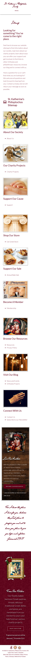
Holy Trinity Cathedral (17, 652)
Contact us (11, 84)
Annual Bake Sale (13, 275)
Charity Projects (13, 172)
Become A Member (14, 654)
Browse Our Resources (14, 486)
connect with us (20, 67)
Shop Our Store (15, 628)
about (26, 48)
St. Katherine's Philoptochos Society (15, 5)
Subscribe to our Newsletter (17, 420)
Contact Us (11, 417)
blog (7, 67)
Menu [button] (17, 10)
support (20, 56)
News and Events (13, 381)
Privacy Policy (12, 348)
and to (12, 67)
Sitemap (11, 656)
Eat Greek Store (12, 242)
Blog (22, 654)
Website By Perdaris (20, 656)
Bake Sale (5, 654)
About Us (10, 138)
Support (10, 205)
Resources (10, 345)
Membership (11, 308)
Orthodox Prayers (13, 384)
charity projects (9, 53)
